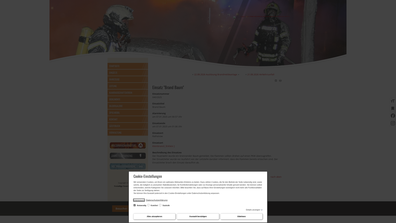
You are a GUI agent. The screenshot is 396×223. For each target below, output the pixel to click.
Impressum (138, 200)
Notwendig (141, 205)
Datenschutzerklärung (157, 200)
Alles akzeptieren (154, 216)
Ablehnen (241, 216)
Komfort (154, 205)
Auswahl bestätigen (198, 216)
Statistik (166, 205)
